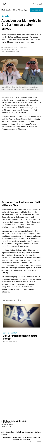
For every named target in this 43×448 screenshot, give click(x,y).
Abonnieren (36, 10)
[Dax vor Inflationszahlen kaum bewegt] (21, 316)
